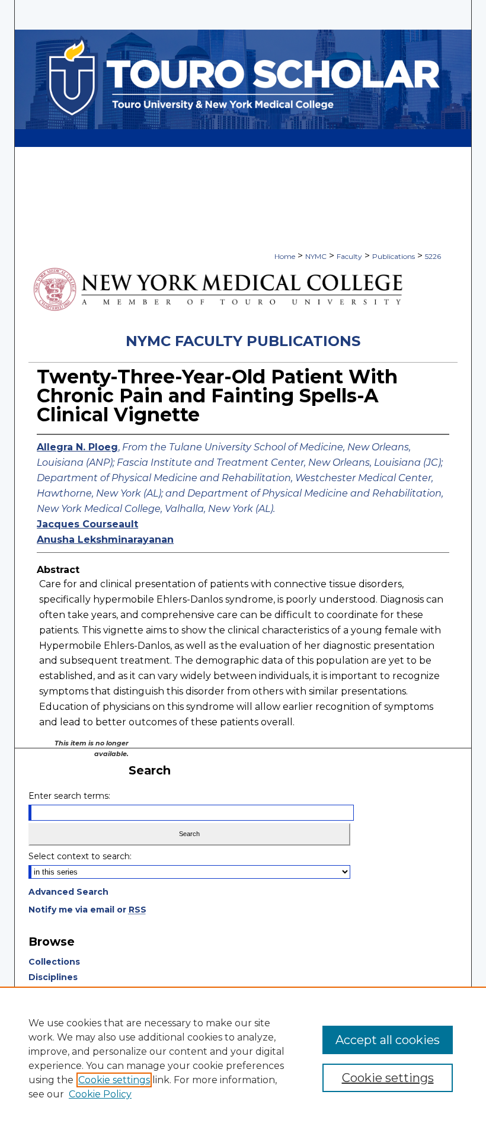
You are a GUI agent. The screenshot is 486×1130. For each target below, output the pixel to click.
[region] (243, 1058)
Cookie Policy (100, 1094)
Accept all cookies (387, 1040)
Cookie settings (114, 1080)
